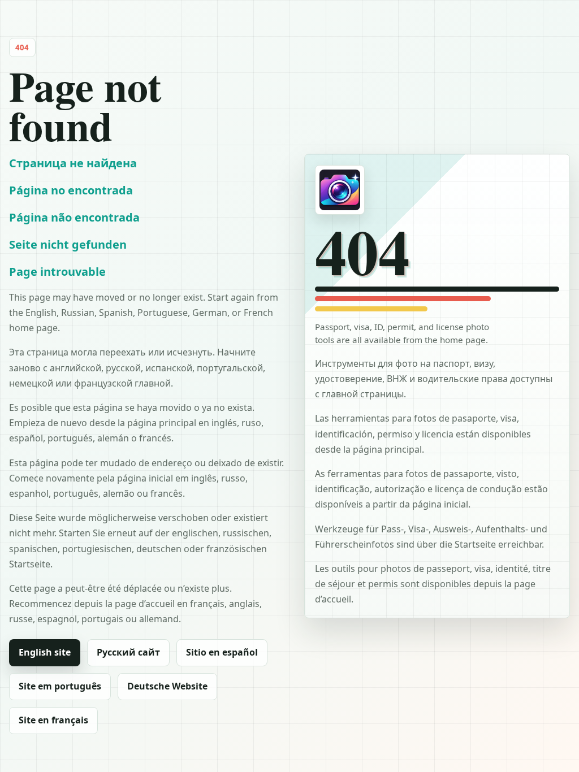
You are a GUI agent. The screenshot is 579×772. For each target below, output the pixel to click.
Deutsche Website (167, 686)
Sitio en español (222, 652)
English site (45, 652)
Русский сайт (128, 652)
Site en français (53, 720)
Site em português (60, 686)
